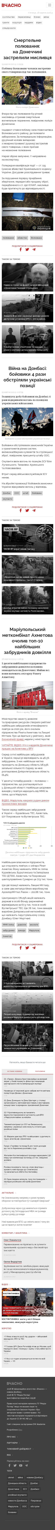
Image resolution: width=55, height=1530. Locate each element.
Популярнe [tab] (40, 1071)
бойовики (37, 493)
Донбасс (35, 1489)
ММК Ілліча (8, 924)
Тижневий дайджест (19, 1449)
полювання (8, 238)
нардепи (29, 23)
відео (39, 23)
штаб (25, 493)
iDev (20, 1430)
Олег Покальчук (12, 1240)
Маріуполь (34, 930)
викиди (21, 930)
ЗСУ (25, 1489)
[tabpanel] (27, 1131)
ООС (16, 493)
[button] (27, 1062)
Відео (5, 1284)
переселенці (24, 17)
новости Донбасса (17, 1500)
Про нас (11, 1437)
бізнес (37, 17)
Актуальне (8, 1193)
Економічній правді (13, 739)
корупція (17, 23)
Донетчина (13, 1489)
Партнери (12, 1443)
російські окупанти (17, 1495)
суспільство (8, 17)
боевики (12, 1512)
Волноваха (36, 238)
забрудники (8, 930)
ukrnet (11, 1477)
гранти (5, 23)
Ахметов (7, 936)
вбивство (22, 238)
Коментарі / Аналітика (14, 1233)
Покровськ (36, 1500)
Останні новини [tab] (14, 1071)
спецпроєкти (9, 28)
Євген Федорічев (13, 1261)
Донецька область (17, 1483)
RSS (9, 1455)
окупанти (7, 499)
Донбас (7, 493)
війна (46, 17)
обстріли (35, 1506)
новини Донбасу (35, 1477)
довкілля (22, 924)
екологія (34, 924)
